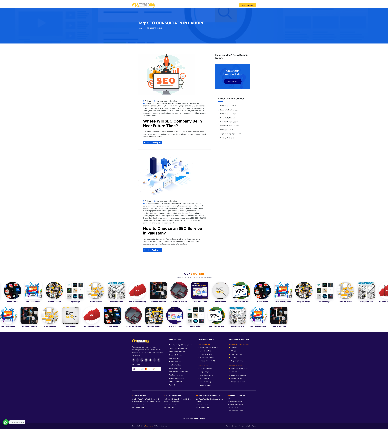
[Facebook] (133, 304)
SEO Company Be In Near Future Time (176, 53)
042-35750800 (138, 352)
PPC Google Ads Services (229, 74)
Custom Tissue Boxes (238, 326)
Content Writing (175, 309)
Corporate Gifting (237, 305)
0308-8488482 (202, 352)
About (228, 370)
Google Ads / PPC (175, 306)
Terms (254, 370)
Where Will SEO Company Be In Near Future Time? (172, 68)
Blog (221, 5)
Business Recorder (207, 302)
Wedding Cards (205, 330)
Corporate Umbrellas (238, 320)
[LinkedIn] (141, 304)
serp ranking (194, 58)
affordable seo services (154, 148)
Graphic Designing (206, 320)
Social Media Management (178, 316)
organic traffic (185, 50)
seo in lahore (166, 58)
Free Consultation (248, 5)
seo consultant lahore (157, 55)
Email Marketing (175, 313)
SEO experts (155, 58)
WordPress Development (178, 293)
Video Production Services (229, 70)
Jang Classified (205, 295)
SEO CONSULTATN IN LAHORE (178, 55)
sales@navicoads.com (235, 349)
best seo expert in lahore (167, 150)
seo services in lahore (180, 58)
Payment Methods (244, 370)
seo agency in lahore (167, 163)
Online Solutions (191, 5)
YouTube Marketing (176, 319)
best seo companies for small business (179, 148)
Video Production (175, 326)
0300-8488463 (199, 363)
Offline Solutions (208, 5)
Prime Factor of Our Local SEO (186, 160)
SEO (193, 50)
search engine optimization (167, 46)
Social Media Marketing (228, 62)
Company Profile (206, 313)
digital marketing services (176, 155)
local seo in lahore (172, 50)
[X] (146, 304)
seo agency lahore (183, 163)
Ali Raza (147, 46)
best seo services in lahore (178, 48)
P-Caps (233, 295)
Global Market (174, 5)
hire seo (161, 50)
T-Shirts (234, 292)
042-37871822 (170, 352)
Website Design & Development (180, 289)
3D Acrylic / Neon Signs (239, 313)
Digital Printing (205, 326)
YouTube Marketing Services (230, 66)
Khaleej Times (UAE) (207, 305)
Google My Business (176, 323)
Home (164, 5)
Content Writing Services (229, 54)
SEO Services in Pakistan (229, 50)
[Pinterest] (154, 304)
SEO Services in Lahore (228, 58)
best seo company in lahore (156, 48)
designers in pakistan (177, 153)
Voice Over (173, 329)
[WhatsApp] (158, 304)
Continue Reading (151, 87)
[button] (194, 374)
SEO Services (174, 303)
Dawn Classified (206, 299)
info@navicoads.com (235, 346)
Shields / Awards (237, 323)
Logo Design (204, 316)
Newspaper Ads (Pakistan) (209, 292)
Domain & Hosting (175, 299)
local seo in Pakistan (173, 158)
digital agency (191, 153)
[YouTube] (150, 304)
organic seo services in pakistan (161, 160)
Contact (229, 5)
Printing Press (205, 323)
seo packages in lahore (188, 165)
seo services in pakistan (166, 167)
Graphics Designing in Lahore (230, 78)
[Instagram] (137, 304)
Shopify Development (177, 296)
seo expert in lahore (160, 165)
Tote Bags (234, 302)
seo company (156, 53)
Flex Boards (235, 316)
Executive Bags (236, 299)
